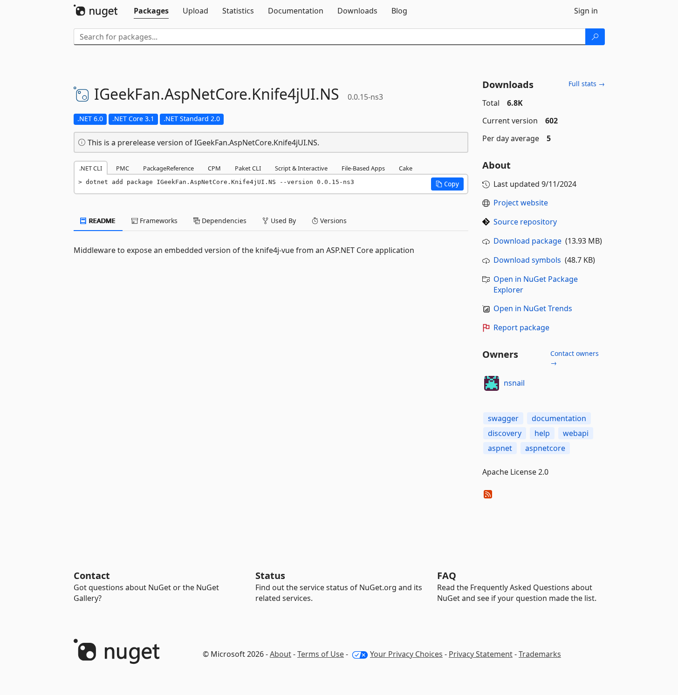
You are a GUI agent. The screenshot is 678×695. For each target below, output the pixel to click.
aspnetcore (545, 448)
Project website (520, 203)
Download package (527, 241)
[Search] (595, 36)
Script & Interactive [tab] (301, 168)
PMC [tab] (122, 168)
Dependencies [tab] (223, 220)
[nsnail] (491, 383)
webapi (576, 433)
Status (270, 575)
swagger (503, 418)
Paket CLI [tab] (248, 168)
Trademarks (540, 654)
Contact (92, 575)
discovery (504, 433)
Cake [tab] (405, 168)
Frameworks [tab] (158, 220)
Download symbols (527, 260)
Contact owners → (574, 358)
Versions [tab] (332, 220)
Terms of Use (320, 654)
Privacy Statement (481, 654)
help (542, 433)
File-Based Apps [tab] (363, 168)
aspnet (500, 448)
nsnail (514, 383)
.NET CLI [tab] (90, 168)
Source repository (525, 222)
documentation (559, 418)
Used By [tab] (282, 220)
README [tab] (101, 220)
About (280, 654)
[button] (447, 184)
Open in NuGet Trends (532, 308)
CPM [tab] (214, 168)
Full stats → (586, 83)
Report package (521, 327)
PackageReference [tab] (168, 168)
